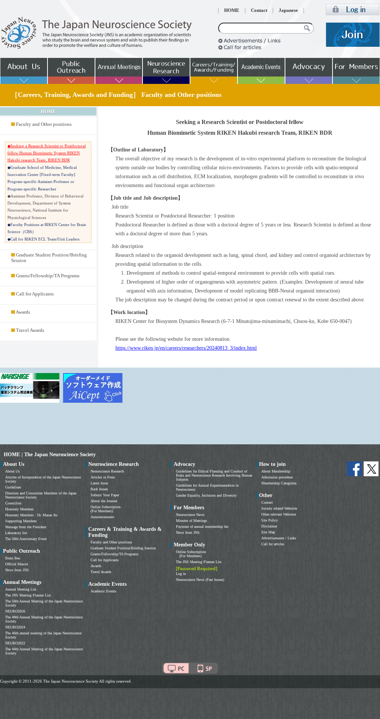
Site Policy (269, 520)
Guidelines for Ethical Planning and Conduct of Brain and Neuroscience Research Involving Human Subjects (214, 475)
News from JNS (17, 570)
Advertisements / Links (278, 538)
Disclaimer (269, 526)
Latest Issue (99, 483)
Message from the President (25, 527)
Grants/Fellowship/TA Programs (47, 275)
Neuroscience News (190, 515)
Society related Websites (279, 508)
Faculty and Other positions (44, 124)
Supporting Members (21, 521)
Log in (181, 574)
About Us (12, 471)
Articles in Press (103, 477)
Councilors (13, 503)
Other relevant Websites (278, 514)
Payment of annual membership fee (202, 526)
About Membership (275, 471)
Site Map (268, 532)
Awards (23, 312)
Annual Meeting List (20, 589)
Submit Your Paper (105, 495)
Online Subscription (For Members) (106, 509)
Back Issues (99, 489)
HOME (231, 10)
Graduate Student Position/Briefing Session (123, 548)
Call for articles (272, 544)
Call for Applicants (35, 294)
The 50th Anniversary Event (26, 539)
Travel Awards (30, 330)
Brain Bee (12, 558)
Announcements (102, 517)
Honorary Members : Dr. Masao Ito (31, 515)
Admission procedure (277, 477)
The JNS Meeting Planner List (28, 595)
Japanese (288, 10)
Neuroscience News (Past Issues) (200, 580)
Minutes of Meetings (191, 521)
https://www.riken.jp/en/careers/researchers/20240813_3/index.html (186, 348)
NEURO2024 (15, 627)
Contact (259, 10)
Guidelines (13, 487)
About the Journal (104, 501)
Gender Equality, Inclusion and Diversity (206, 495)
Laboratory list (16, 533)
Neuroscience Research (107, 471)
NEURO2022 (15, 643)
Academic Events (103, 591)
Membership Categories (279, 483)
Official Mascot (16, 564)
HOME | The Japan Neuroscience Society (50, 454)
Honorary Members (19, 509)
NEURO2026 (15, 611)
